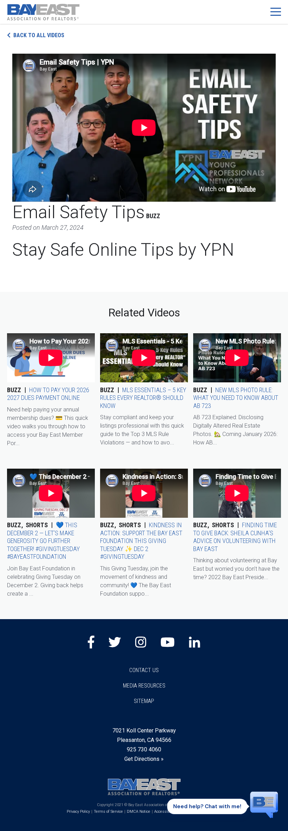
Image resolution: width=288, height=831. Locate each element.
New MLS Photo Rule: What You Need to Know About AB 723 (235, 397)
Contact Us (144, 670)
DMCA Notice (138, 811)
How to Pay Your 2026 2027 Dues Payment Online (48, 394)
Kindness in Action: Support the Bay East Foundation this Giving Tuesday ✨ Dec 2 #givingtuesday (141, 540)
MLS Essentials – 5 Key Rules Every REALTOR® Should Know (143, 397)
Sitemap (144, 701)
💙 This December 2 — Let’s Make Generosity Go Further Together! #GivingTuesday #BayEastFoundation (43, 540)
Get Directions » (144, 759)
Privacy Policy (78, 811)
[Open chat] (264, 804)
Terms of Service (108, 811)
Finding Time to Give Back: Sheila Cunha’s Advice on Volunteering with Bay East (235, 536)
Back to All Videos (38, 35)
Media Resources (144, 685)
